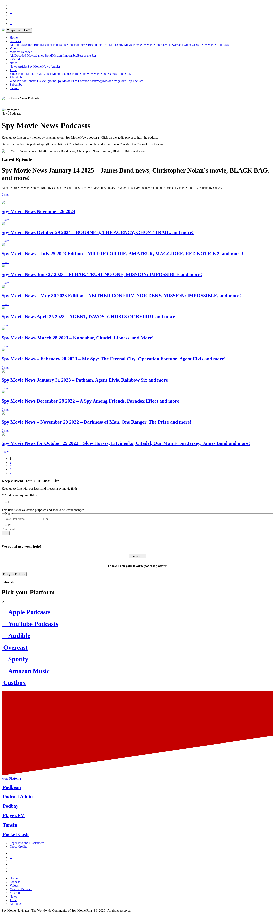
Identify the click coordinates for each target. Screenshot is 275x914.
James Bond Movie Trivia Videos (31, 73)
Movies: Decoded (21, 52)
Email (5, 502)
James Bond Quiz (120, 73)
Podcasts (15, 41)
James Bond (33, 44)
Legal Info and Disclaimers (27, 843)
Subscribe (16, 84)
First (46, 518)
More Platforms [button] (11, 778)
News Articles (19, 66)
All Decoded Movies (23, 55)
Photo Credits (18, 846)
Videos (14, 48)
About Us (16, 77)
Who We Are (18, 81)
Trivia (13, 70)
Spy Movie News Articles (44, 66)
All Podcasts (18, 44)
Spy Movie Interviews (155, 44)
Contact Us (33, 81)
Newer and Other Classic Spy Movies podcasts (199, 44)
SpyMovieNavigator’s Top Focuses (120, 81)
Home (14, 37)
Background (48, 81)
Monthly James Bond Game (70, 73)
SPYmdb (15, 59)
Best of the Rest (87, 55)
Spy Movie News (129, 44)
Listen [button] (5, 194)
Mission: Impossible (53, 44)
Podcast (15, 882)
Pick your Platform (14, 574)
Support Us (138, 556)
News (13, 63)
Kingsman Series (77, 44)
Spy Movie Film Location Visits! (77, 81)
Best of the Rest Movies (103, 44)
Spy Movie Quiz (98, 73)
